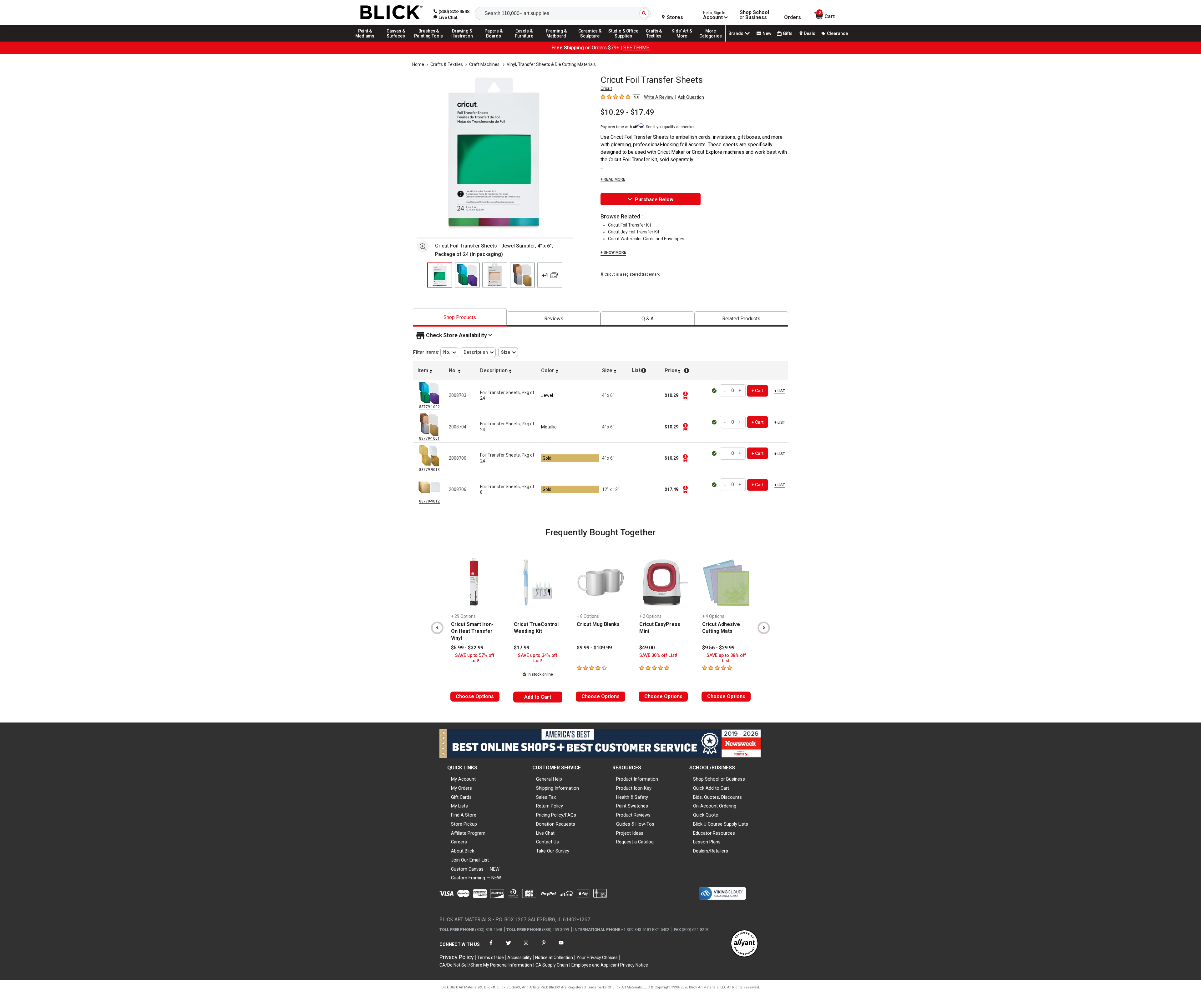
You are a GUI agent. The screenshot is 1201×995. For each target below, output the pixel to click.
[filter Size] (508, 352)
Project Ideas (629, 833)
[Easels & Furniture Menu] (525, 41)
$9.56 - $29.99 (718, 648)
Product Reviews (633, 815)
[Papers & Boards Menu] (495, 41)
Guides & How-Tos (635, 824)
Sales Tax (546, 797)
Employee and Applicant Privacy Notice (609, 965)
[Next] (764, 628)
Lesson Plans (707, 842)
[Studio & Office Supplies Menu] (623, 41)
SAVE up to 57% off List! (474, 658)
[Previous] (437, 628)
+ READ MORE (612, 179)
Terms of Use (490, 957)
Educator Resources (714, 833)
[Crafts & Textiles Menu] (656, 41)
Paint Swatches (632, 806)
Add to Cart (537, 697)
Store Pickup (464, 824)
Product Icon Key (633, 788)
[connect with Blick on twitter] (508, 947)
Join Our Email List (470, 860)
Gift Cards (461, 797)
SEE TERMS (636, 48)
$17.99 (521, 648)
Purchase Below (654, 199)
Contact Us (547, 842)
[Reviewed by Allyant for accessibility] (744, 943)
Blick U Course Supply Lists (720, 824)
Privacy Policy (456, 957)
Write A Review (659, 97)
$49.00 (647, 648)
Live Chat (545, 833)
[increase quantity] (740, 390)
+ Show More (613, 252)
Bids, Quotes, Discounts (717, 797)
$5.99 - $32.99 (467, 648)
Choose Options (475, 696)
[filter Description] (478, 352)
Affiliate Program (468, 833)
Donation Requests (555, 824)
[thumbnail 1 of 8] (439, 275)
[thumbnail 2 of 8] (467, 275)
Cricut (606, 88)
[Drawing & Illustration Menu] (462, 41)
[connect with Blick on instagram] (526, 947)
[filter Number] (449, 352)
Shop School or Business (719, 779)
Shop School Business (754, 15)
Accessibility (519, 957)
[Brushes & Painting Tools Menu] (428, 41)
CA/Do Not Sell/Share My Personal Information (485, 965)
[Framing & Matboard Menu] (556, 41)
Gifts (788, 33)
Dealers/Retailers (710, 851)
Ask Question (691, 97)
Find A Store (463, 815)
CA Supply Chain (551, 965)
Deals (809, 33)
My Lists (459, 806)
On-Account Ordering (714, 806)
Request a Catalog (635, 842)
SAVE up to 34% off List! (537, 658)
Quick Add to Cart (711, 788)
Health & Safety (632, 797)
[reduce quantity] (725, 390)
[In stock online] (715, 391)
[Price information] (685, 395)
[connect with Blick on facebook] (491, 947)
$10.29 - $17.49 (627, 112)
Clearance (837, 33)
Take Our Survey (552, 851)
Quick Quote (705, 815)
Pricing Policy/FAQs (556, 815)
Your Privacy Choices (597, 957)
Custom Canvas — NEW (475, 869)
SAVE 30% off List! (658, 655)
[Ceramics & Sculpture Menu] (589, 41)
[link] (445, 17)
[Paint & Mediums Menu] (367, 41)
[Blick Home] (391, 12)
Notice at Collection (554, 957)
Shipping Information (557, 788)
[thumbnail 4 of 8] (522, 275)
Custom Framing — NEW (476, 878)
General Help (549, 779)
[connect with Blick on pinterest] (543, 947)
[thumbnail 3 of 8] (494, 275)
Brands (735, 33)
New (767, 33)
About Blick (462, 851)
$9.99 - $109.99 (594, 648)
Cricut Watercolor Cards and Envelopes (646, 238)
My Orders (461, 788)
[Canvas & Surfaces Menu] (396, 41)
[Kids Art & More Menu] (684, 41)
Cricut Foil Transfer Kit (629, 225)
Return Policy (549, 806)
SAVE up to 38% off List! (726, 658)
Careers (459, 842)
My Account (463, 779)
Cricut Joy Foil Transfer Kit (633, 231)
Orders (792, 17)
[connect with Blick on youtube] (561, 947)
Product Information (637, 779)
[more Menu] (710, 41)
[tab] (460, 317)
